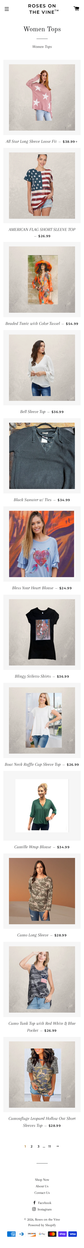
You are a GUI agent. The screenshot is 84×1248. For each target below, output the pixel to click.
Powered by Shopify (42, 1225)
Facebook (44, 1203)
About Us (42, 1186)
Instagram (44, 1209)
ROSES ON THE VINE (43, 9)
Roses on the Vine (47, 1219)
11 (49, 1146)
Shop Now (42, 1180)
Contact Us (42, 1193)
